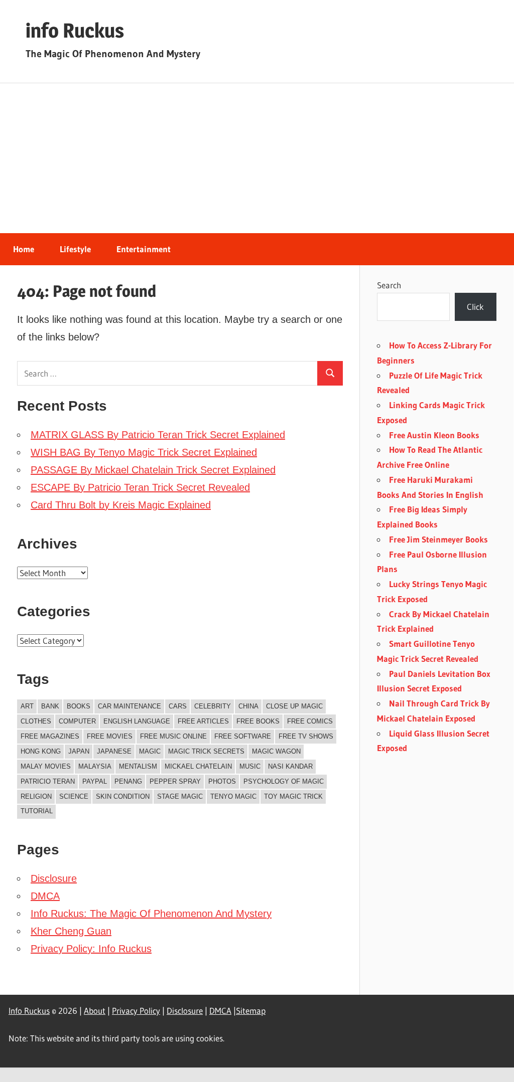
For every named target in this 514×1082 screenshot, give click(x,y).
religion (36, 796)
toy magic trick (293, 796)
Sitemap (251, 1010)
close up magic (294, 706)
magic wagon (276, 751)
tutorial (37, 811)
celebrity (212, 706)
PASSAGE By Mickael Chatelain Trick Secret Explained (153, 469)
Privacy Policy (136, 1010)
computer (77, 721)
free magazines (50, 736)
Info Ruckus (29, 1010)
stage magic (180, 796)
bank (50, 706)
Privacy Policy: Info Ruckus (91, 948)
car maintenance (129, 706)
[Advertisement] (257, 158)
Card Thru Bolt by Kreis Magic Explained (121, 504)
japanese (114, 751)
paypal (94, 781)
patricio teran (48, 781)
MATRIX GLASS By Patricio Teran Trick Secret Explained (158, 434)
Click (475, 306)
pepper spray (175, 781)
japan (78, 751)
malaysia (94, 766)
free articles (203, 721)
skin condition (123, 796)
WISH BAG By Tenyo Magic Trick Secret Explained (144, 452)
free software (242, 736)
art (27, 706)
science (73, 796)
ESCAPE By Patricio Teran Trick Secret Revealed (140, 487)
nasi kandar (290, 766)
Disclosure (54, 878)
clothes (36, 721)
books (78, 706)
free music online (173, 736)
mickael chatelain (198, 766)
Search (389, 285)
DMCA (45, 895)
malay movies (46, 766)
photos (222, 781)
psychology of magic (283, 781)
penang (128, 781)
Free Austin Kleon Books (434, 435)
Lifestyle (75, 249)
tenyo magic (233, 796)
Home (23, 249)
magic (150, 751)
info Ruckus (75, 30)
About (94, 1010)
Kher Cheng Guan (71, 931)
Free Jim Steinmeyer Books (438, 539)
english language (136, 721)
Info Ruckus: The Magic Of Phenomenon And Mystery (151, 913)
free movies (110, 736)
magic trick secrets (206, 751)
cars (178, 706)
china (248, 706)
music (250, 766)
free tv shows (306, 736)
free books (258, 721)
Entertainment (143, 249)
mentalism (138, 766)
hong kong (41, 751)
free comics (310, 721)
